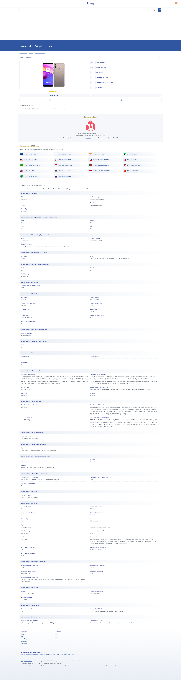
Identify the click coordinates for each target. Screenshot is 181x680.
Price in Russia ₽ (65, 176)
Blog (22, 636)
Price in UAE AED (134, 165)
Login (56, 634)
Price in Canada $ (65, 154)
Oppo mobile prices (38, 654)
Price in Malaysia (30, 159)
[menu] (178, 3)
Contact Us (24, 641)
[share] (3, 3)
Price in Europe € (30, 154)
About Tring (24, 639)
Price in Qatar (132, 159)
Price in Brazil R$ (30, 176)
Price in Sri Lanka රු (101, 165)
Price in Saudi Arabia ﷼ (32, 165)
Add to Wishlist (56, 100)
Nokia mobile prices (69, 654)
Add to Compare (127, 100)
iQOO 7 (88, 138)
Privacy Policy (24, 643)
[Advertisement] (90, 26)
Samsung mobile (48, 654)
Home (22, 634)
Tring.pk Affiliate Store (26, 661)
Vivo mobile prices (58, 654)
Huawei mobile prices (26, 654)
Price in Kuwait (132, 154)
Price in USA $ (64, 170)
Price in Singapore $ (65, 165)
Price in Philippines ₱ (101, 159)
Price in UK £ (29, 170)
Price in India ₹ (99, 154)
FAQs (56, 636)
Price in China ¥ (133, 170)
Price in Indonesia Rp (102, 170)
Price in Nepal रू (65, 159)
